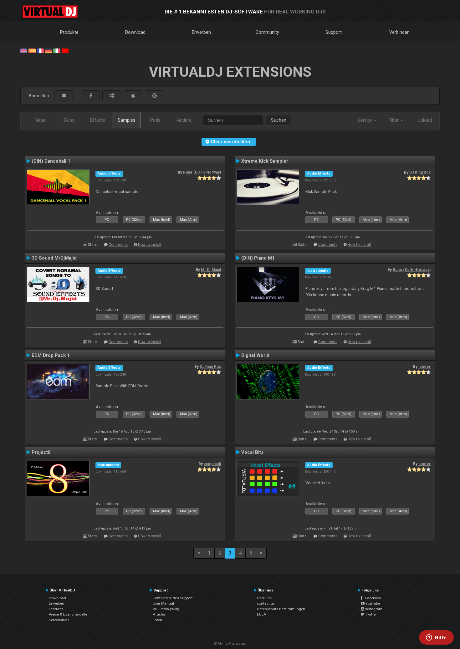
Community (267, 32)
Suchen (278, 120)
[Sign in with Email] (64, 95)
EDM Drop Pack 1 (51, 355)
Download (135, 32)
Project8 (41, 452)
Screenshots (59, 620)
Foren (157, 620)
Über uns (264, 598)
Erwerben (201, 32)
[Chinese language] (65, 50)
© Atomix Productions (230, 643)
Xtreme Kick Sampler (264, 161)
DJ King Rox (420, 172)
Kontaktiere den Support (173, 598)
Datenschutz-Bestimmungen (281, 609)
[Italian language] (56, 50)
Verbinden (399, 32)
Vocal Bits (252, 452)
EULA (261, 614)
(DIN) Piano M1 (258, 258)
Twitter (370, 614)
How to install (149, 244)
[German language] (48, 50)
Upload (425, 120)
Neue (40, 120)
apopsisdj (212, 464)
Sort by (365, 120)
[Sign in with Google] (154, 95)
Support (333, 32)
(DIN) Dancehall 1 (51, 161)
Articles (159, 614)
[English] (23, 50)
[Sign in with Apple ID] (133, 95)
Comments (118, 244)
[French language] (40, 50)
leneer (424, 366)
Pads (155, 120)
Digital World (255, 355)
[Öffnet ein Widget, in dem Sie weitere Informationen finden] (436, 638)
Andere (184, 120)
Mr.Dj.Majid (211, 269)
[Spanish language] (31, 50)
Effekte (97, 120)
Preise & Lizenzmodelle (68, 614)
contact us (266, 603)
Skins (69, 120)
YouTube (372, 603)
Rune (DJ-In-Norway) (202, 172)
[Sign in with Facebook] (91, 95)
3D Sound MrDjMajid (54, 258)
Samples (126, 120)
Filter (394, 120)
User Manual (163, 603)
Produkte (69, 32)
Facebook (371, 598)
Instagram (373, 609)
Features (56, 609)
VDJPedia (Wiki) (166, 609)
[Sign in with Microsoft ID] (111, 95)
